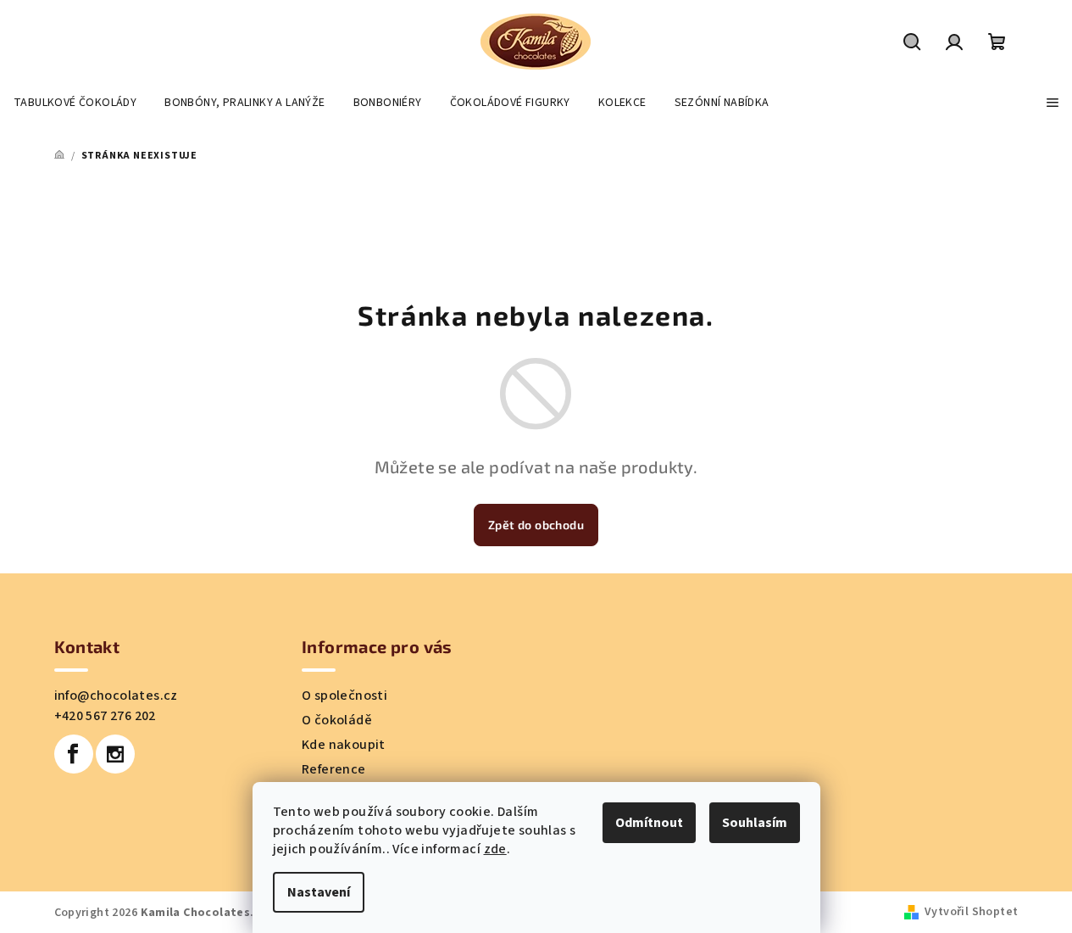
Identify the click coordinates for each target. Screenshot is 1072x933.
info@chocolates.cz (116, 695)
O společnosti (344, 695)
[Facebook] (73, 754)
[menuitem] (75, 102)
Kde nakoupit (344, 744)
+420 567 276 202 (105, 716)
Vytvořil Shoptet (971, 911)
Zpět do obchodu (536, 524)
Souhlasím (754, 822)
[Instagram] (115, 754)
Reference (334, 769)
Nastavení (318, 892)
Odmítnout (649, 822)
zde (495, 849)
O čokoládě (337, 720)
